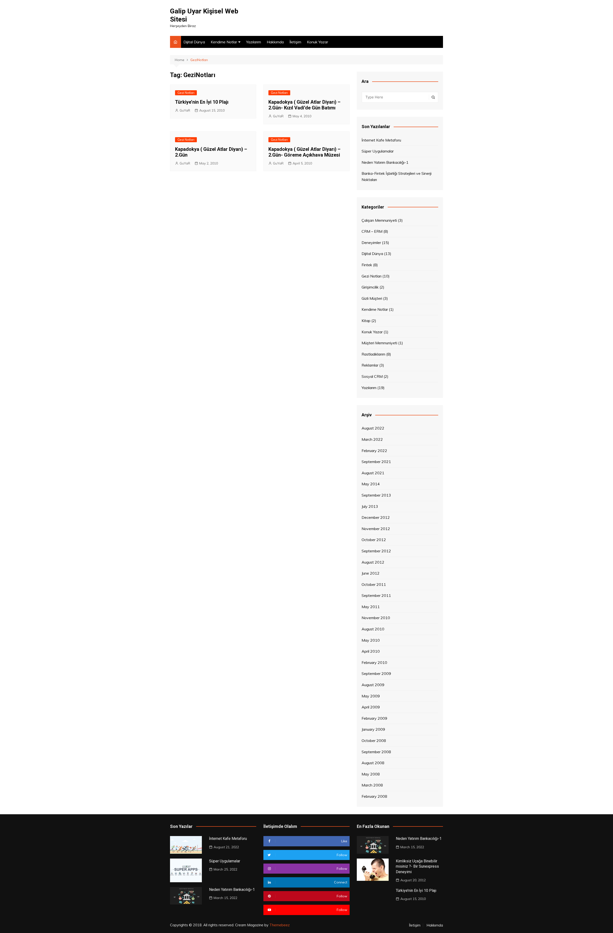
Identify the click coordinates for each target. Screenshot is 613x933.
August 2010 (373, 629)
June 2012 (371, 573)
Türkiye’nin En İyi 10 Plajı (201, 102)
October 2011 (374, 584)
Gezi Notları (185, 93)
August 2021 (373, 472)
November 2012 (376, 528)
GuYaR (185, 110)
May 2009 (371, 696)
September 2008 (376, 751)
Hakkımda (275, 42)
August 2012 (373, 562)
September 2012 (376, 550)
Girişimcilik (370, 287)
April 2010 (371, 651)
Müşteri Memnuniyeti (379, 342)
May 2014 (371, 483)
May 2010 (371, 640)
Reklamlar (370, 365)
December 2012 (376, 517)
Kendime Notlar (224, 42)
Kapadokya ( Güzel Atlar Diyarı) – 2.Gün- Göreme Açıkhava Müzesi (304, 152)
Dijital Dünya (194, 42)
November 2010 (376, 617)
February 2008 (374, 796)
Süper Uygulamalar (378, 151)
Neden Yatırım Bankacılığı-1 (385, 162)
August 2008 (373, 762)
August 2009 (373, 684)
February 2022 (374, 450)
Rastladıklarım (373, 354)
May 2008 (371, 774)
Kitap (366, 320)
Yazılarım (253, 42)
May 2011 (371, 606)
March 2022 (372, 439)
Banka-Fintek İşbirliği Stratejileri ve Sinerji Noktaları (396, 176)
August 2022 (373, 428)
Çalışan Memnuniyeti (379, 220)
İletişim (295, 42)
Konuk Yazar (317, 42)
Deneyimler (371, 242)
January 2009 (373, 729)
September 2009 (376, 673)
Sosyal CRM (372, 376)
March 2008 (372, 785)
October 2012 (374, 539)
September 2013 (376, 495)
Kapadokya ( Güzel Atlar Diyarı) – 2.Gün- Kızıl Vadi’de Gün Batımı (304, 105)
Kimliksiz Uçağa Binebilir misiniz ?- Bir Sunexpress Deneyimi (417, 866)
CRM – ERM (372, 231)
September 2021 (376, 461)
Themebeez (279, 925)
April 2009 (371, 707)
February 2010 (374, 662)
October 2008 (374, 740)
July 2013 (370, 506)
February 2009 (374, 718)
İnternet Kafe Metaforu (381, 140)
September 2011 (376, 595)
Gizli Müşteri (372, 298)
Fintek (367, 264)
